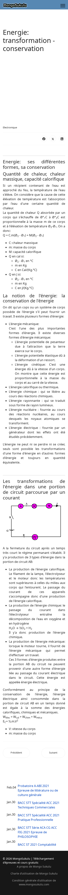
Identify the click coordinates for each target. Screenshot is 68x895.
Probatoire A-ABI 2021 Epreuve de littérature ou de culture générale (38, 790)
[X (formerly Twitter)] (53, 138)
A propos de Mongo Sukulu (34, 866)
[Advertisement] (34, 90)
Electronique (10, 127)
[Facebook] (44, 138)
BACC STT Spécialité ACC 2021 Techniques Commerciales (39, 805)
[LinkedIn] (62, 138)
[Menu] (62, 5)
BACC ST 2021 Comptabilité (37, 844)
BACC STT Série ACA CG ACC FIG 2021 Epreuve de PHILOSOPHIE (37, 832)
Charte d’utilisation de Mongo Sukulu (34, 873)
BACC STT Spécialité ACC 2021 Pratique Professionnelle (39, 817)
